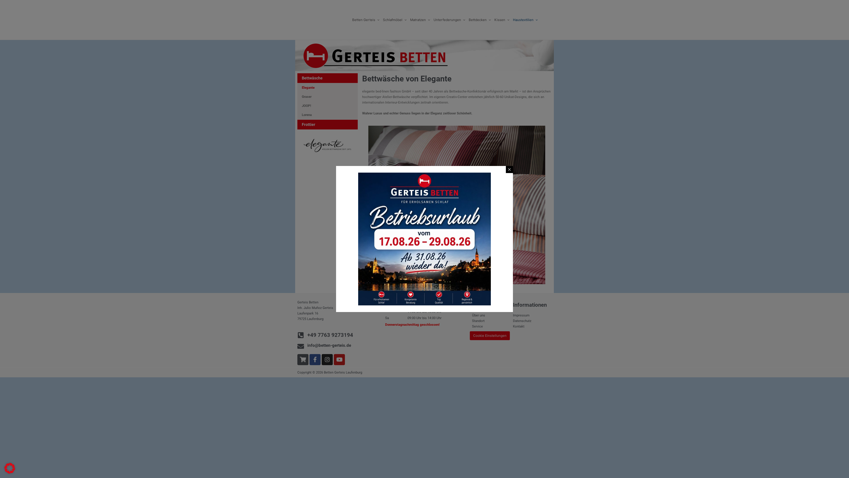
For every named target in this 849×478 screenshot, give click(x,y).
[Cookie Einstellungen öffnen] (9, 472)
